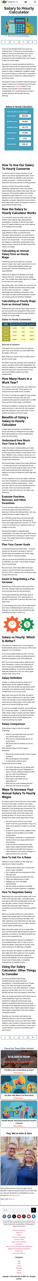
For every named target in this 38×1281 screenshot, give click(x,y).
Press (19, 1235)
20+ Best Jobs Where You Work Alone (19, 1095)
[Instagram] (24, 1216)
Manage (19, 1268)
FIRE (19, 1263)
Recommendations (19, 1230)
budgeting (25, 195)
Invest (19, 1266)
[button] (26, 2)
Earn (19, 1261)
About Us (19, 1233)
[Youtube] (29, 1216)
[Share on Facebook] (5, 42)
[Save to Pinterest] (23, 42)
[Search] (33, 1210)
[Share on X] (14, 42)
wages (17, 86)
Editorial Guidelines (19, 1237)
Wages (19, 1273)
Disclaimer (13, 36)
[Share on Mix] (33, 42)
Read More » (19, 1073)
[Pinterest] (19, 1216)
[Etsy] (4, 1216)
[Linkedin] (34, 1216)
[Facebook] (9, 1216)
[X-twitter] (14, 1216)
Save (19, 1270)
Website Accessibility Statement (19, 1249)
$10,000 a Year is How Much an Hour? (19, 1070)
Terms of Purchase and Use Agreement (19, 1246)
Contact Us (19, 1251)
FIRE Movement (14, 1195)
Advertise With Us (19, 1253)
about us (12, 1199)
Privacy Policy (19, 1239)
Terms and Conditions (19, 1242)
